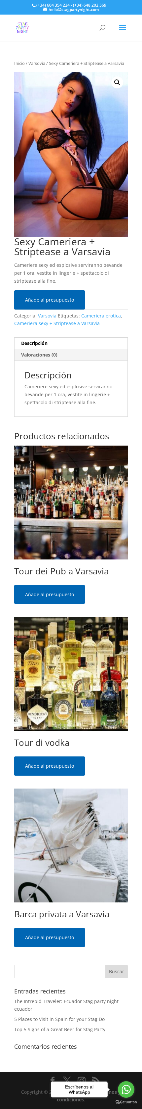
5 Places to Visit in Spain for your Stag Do (59, 1019)
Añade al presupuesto (49, 300)
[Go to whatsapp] (126, 1089)
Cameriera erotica (101, 316)
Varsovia (36, 63)
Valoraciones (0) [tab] (39, 355)
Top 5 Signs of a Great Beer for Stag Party (59, 1029)
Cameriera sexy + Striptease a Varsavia (57, 323)
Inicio (19, 63)
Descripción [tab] (34, 343)
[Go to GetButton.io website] (126, 1102)
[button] (117, 82)
